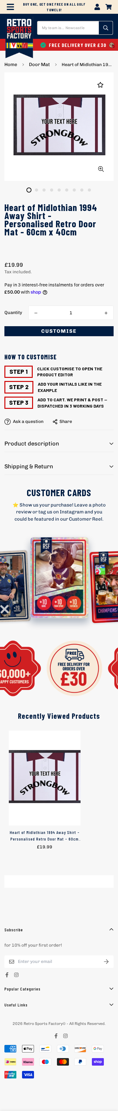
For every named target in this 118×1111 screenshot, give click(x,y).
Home (10, 64)
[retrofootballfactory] (19, 38)
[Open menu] (10, 6)
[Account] (97, 7)
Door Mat (39, 64)
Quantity (13, 312)
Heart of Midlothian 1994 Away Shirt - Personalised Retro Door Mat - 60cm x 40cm (45, 836)
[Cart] (108, 7)
